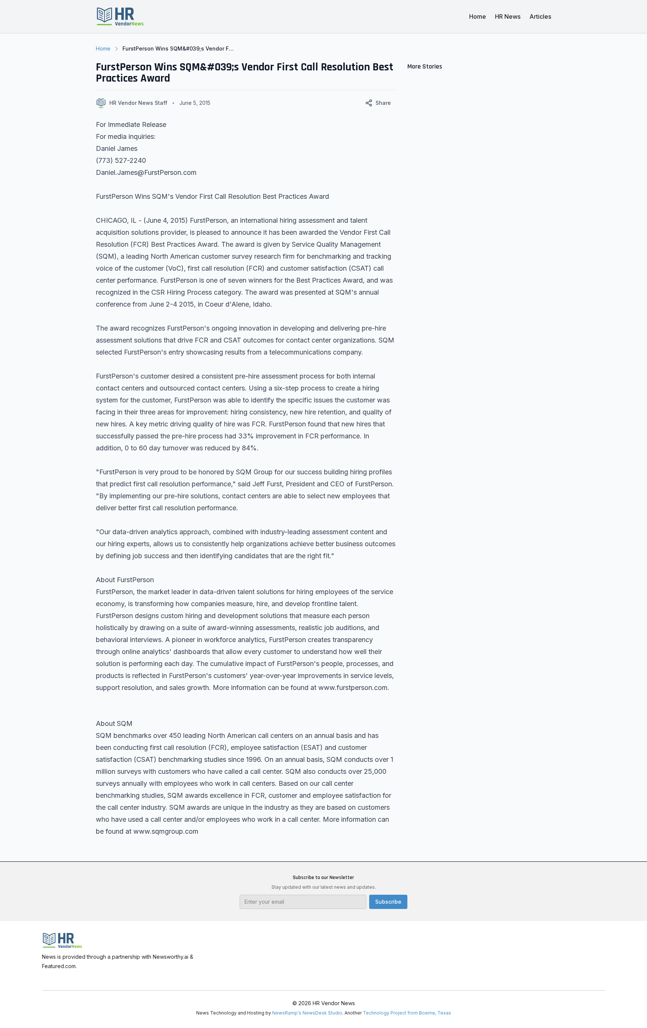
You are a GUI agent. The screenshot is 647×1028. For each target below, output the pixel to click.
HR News (507, 16)
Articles (540, 16)
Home (477, 16)
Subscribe (388, 901)
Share (383, 103)
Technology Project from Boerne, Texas (407, 1013)
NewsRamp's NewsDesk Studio (307, 1013)
